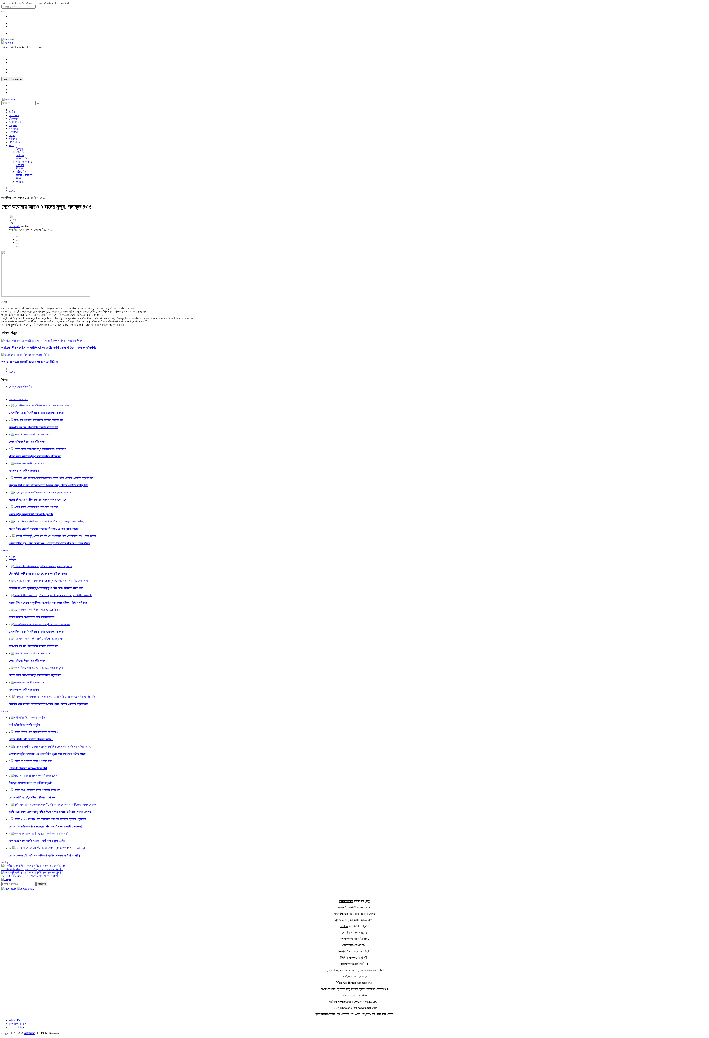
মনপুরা (12, 135)
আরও (11, 145)
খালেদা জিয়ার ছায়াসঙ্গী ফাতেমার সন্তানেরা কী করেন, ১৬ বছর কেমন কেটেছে (43, 528)
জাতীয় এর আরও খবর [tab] (18, 399)
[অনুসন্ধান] (2, 11)
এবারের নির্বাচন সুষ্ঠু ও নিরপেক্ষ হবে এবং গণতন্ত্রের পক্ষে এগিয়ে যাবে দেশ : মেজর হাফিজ (49, 543)
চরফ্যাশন (13, 131)
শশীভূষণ (13, 138)
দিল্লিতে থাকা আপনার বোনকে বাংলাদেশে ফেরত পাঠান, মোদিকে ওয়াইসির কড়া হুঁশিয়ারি (48, 485)
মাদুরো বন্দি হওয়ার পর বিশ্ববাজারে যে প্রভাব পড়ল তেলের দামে (37, 499)
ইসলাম (19, 148)
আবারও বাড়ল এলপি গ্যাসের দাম (24, 470)
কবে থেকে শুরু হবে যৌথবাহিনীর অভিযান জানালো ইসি (33, 427)
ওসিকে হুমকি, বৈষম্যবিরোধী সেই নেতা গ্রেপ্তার (31, 514)
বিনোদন (19, 168)
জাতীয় (12, 112)
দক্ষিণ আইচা (14, 141)
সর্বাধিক (4, 862)
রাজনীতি (20, 151)
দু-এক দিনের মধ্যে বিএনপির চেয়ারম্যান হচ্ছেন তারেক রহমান (36, 412)
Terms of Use (17, 1027)
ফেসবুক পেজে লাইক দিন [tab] (20, 386)
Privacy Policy (17, 1023)
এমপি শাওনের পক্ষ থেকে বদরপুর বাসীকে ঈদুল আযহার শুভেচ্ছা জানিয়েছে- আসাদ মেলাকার (50, 811)
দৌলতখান (13, 118)
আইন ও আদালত (24, 161)
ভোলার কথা (14, 226)
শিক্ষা (18, 178)
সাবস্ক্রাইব (42, 884)
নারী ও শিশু (21, 171)
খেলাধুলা (20, 165)
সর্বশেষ (4, 711)
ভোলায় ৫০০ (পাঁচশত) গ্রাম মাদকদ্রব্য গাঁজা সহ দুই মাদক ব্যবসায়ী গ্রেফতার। (46, 826)
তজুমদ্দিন (13, 125)
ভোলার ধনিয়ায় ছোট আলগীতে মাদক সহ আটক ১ (31, 739)
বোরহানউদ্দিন (15, 121)
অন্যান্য (20, 181)
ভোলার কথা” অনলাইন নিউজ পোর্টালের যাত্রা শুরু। (33, 797)
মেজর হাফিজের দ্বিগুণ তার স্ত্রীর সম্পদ (27, 441)
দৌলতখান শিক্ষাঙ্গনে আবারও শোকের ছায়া (28, 768)
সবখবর (4, 550)
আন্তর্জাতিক (22, 158)
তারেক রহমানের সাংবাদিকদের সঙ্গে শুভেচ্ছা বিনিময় (29, 362)
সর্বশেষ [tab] (12, 556)
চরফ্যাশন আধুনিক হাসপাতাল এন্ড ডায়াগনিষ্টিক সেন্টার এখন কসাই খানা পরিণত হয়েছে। (48, 753)
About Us (14, 1020)
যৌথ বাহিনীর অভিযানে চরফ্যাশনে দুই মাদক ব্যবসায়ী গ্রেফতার (38, 573)
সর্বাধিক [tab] (12, 560)
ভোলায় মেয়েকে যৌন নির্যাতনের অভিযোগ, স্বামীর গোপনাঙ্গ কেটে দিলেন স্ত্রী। (44, 855)
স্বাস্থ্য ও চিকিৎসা (24, 175)
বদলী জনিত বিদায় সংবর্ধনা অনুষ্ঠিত (24, 724)
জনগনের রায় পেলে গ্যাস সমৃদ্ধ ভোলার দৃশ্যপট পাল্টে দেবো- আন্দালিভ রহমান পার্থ (46, 588)
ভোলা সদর (14, 115)
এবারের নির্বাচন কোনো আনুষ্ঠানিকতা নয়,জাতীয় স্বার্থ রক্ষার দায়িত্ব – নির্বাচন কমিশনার (48, 347)
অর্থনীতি (20, 155)
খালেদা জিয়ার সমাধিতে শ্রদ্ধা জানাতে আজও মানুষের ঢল (35, 456)
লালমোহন (13, 128)
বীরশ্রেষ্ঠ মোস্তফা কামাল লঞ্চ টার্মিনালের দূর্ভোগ (30, 782)
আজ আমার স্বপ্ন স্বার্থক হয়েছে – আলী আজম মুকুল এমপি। (37, 840)
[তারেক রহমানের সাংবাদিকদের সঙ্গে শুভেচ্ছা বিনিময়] (25, 354)
